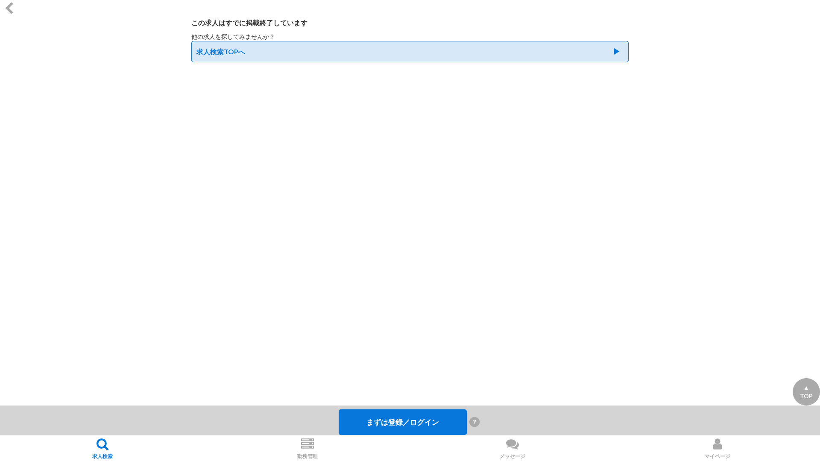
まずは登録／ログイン (402, 421)
